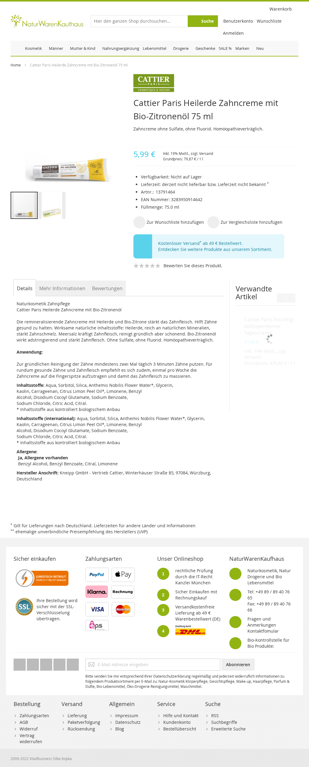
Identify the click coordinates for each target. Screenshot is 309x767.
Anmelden (233, 33)
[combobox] (154, 21)
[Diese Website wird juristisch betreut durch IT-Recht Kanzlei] (41, 570)
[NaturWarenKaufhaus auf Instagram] (60, 663)
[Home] (17, 48)
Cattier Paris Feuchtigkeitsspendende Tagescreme (264, 368)
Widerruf (29, 729)
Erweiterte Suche (228, 729)
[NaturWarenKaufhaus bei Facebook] (33, 663)
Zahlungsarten (34, 715)
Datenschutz (128, 722)
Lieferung (77, 715)
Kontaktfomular (263, 631)
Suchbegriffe (224, 722)
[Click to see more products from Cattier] (214, 83)
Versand (206, 153)
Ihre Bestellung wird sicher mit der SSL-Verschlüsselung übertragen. (57, 609)
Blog (119, 729)
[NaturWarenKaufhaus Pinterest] (46, 663)
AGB (24, 722)
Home (16, 65)
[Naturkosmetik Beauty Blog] (73, 663)
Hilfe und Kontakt (181, 715)
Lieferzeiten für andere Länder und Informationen (145, 525)
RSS (215, 715)
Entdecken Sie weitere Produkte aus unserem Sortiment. (215, 249)
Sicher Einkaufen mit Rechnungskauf (196, 595)
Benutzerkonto (238, 21)
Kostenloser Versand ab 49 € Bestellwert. (200, 243)
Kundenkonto (176, 722)
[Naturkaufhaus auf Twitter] (20, 663)
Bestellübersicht (179, 729)
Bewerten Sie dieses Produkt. (193, 265)
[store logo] (47, 21)
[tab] (25, 288)
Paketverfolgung (84, 722)
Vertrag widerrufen (31, 738)
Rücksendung (81, 729)
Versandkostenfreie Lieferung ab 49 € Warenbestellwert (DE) (197, 613)
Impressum (126, 715)
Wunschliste (269, 21)
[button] (51, 205)
